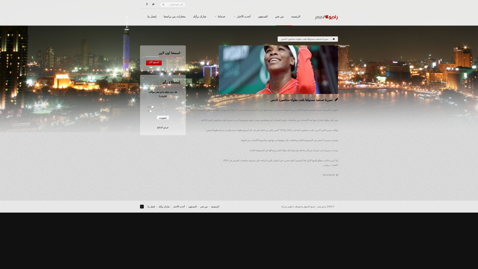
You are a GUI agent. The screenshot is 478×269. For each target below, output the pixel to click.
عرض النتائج (163, 127)
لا (148, 111)
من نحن (279, 16)
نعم (149, 106)
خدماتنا (221, 16)
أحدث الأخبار (244, 16)
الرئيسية (295, 16)
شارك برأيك (199, 16)
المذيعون (263, 16)
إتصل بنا (152, 16)
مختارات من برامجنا (175, 16)
